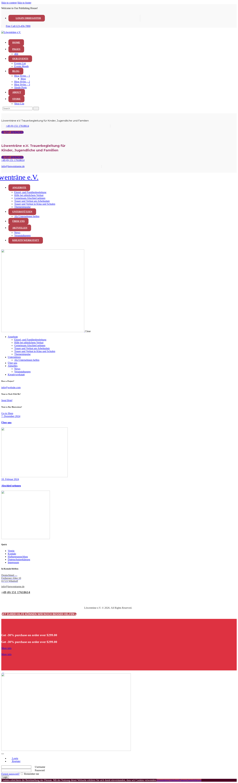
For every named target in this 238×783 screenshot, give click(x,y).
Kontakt (12, 553)
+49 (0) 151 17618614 (15, 592)
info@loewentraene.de (12, 586)
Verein (11, 550)
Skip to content (9, 2)
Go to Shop (7, 413)
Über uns (6, 422)
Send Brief (6, 400)
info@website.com (11, 387)
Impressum (13, 562)
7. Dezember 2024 (10, 416)
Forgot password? (10, 773)
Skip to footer (24, 2)
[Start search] (36, 108)
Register (15, 761)
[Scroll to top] (3, 671)
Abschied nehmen (11, 485)
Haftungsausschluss (18, 556)
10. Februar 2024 (10, 479)
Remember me (31, 773)
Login (14, 758)
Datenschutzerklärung (19, 559)
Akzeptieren (163, 780)
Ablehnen (174, 780)
